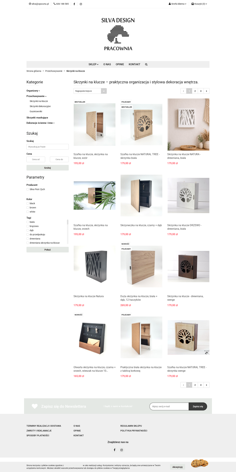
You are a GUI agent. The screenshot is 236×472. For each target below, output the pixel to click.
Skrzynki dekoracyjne (40, 106)
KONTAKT (134, 64)
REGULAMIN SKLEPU (131, 426)
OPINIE (120, 64)
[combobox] (90, 91)
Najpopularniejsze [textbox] (83, 91)
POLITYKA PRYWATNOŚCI (133, 430)
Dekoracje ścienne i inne (39, 122)
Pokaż (47, 249)
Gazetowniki (36, 111)
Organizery (32, 90)
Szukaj (47, 168)
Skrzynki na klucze (39, 101)
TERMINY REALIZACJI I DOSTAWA (43, 426)
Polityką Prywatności (73, 465)
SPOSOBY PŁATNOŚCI (37, 435)
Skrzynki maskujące (37, 117)
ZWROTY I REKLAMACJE (39, 430)
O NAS (107, 64)
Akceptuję (177, 467)
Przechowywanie (35, 96)
